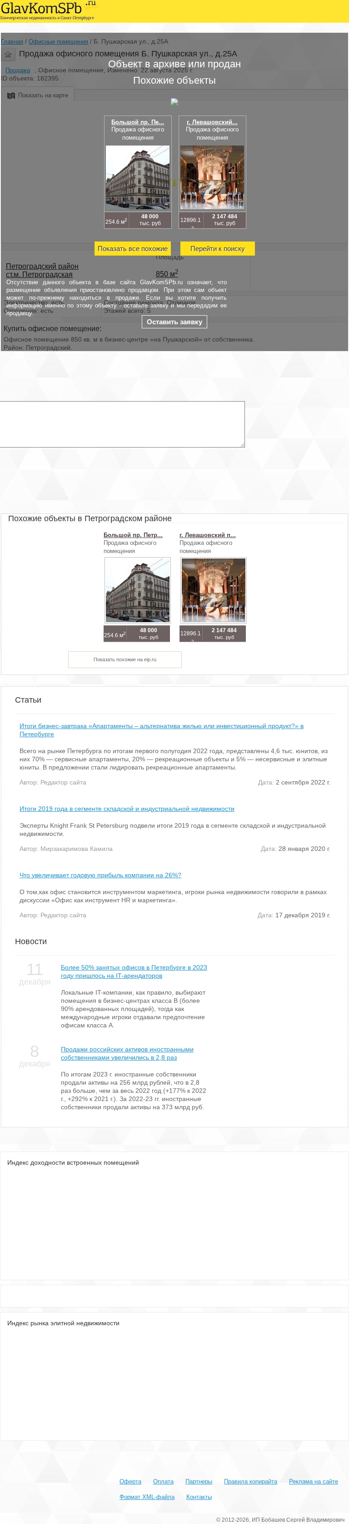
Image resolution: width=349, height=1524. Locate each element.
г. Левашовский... (212, 122)
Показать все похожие (133, 248)
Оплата (163, 1481)
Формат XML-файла (147, 1497)
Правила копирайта (250, 1481)
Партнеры (198, 1481)
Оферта (130, 1481)
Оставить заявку (174, 322)
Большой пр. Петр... (133, 535)
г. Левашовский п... (207, 535)
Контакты (199, 1497)
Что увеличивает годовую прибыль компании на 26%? (100, 875)
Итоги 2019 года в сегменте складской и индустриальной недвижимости (127, 808)
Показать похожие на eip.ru (125, 659)
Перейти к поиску (217, 248)
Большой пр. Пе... (137, 122)
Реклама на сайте (313, 1481)
